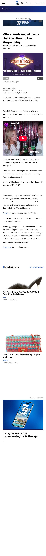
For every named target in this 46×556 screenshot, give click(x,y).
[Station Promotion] (23, 23)
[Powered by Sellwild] (40, 397)
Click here (7, 213)
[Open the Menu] (4, 3)
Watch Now (39, 3)
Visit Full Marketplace (36, 267)
